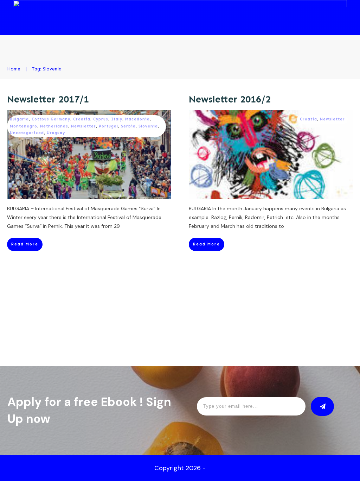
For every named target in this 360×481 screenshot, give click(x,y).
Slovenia (148, 126)
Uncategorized (27, 133)
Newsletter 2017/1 (48, 99)
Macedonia (137, 119)
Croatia (81, 119)
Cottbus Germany (51, 119)
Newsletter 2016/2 (230, 99)
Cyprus (100, 119)
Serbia (128, 126)
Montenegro (23, 126)
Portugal (108, 126)
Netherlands (54, 126)
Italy (116, 119)
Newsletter (83, 126)
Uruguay (56, 133)
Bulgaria (19, 119)
